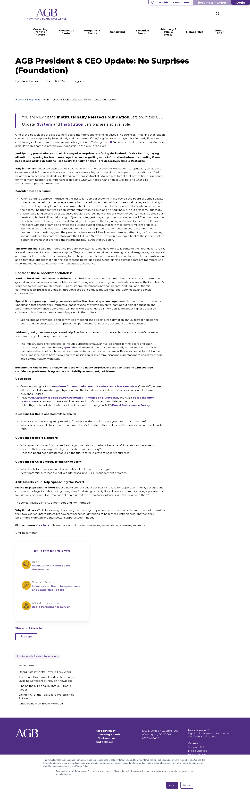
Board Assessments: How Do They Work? (45, 672)
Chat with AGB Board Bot (172, 2)
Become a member (212, 2)
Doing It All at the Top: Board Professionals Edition (46, 696)
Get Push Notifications (202, 736)
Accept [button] (172, 785)
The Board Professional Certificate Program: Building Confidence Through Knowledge (47, 678)
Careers (193, 743)
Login (240, 2)
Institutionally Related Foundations (38, 656)
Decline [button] (186, 785)
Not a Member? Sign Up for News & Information (208, 732)
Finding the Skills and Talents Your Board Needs (45, 687)
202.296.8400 (150, 738)
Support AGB (196, 747)
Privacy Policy (197, 754)
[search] (218, 13)
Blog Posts (33, 99)
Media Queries (197, 750)
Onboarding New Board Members (41, 703)
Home (19, 99)
